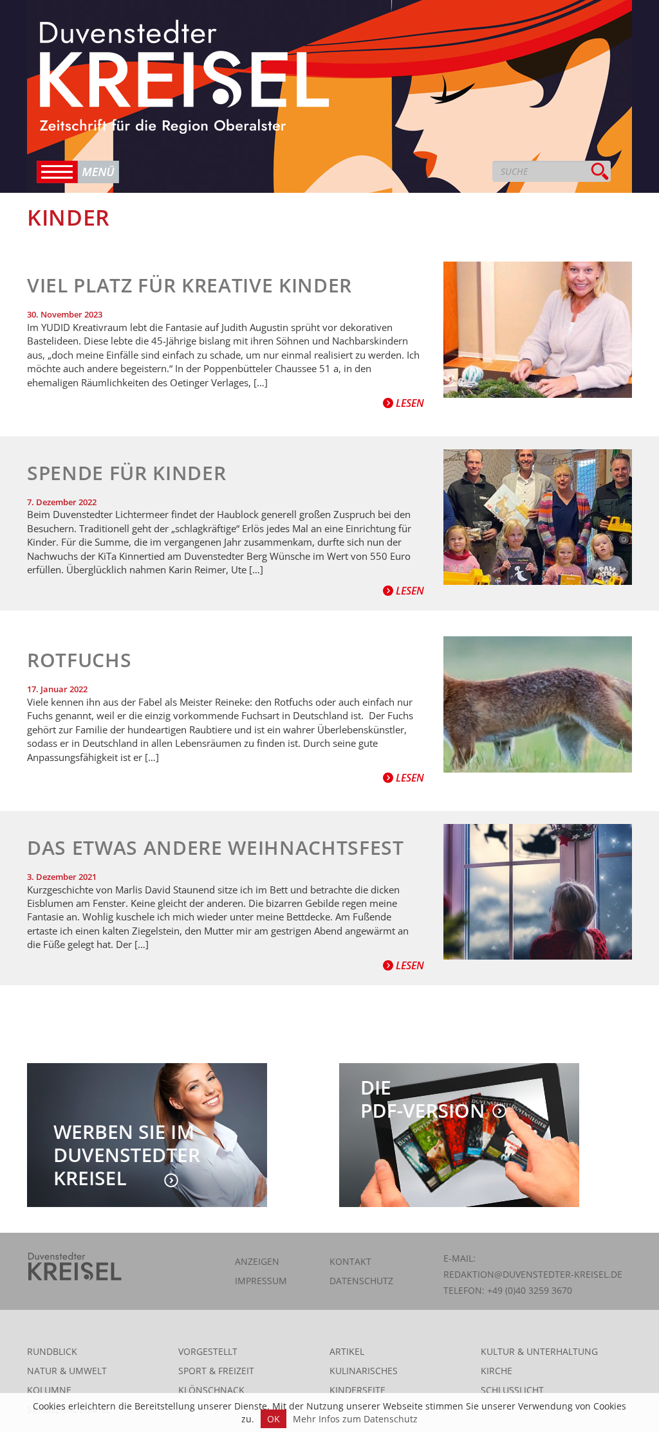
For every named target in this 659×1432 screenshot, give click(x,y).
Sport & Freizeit (216, 1371)
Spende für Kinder (126, 473)
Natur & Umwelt (67, 1371)
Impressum (261, 1281)
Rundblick (52, 1351)
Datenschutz (361, 1281)
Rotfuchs (79, 660)
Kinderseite (357, 1390)
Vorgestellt (207, 1351)
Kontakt (350, 1261)
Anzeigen (257, 1261)
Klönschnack (211, 1390)
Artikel (347, 1351)
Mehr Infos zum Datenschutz (355, 1419)
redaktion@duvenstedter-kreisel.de (532, 1274)
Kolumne (49, 1390)
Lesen (408, 403)
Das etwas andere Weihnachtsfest (215, 847)
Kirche (496, 1371)
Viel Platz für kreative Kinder (189, 285)
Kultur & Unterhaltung (539, 1351)
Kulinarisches (364, 1371)
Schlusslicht (512, 1390)
